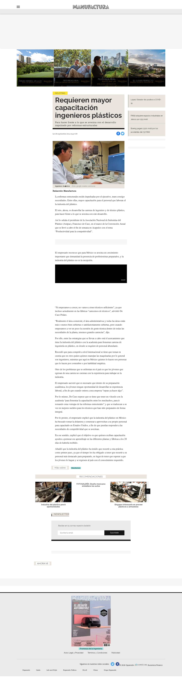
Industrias (60, 93)
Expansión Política (69, 670)
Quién (38, 670)
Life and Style (52, 670)
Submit (114, 532)
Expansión (26, 670)
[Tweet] (122, 133)
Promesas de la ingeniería (91, 649)
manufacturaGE (112, 664)
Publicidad (116, 653)
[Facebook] (118, 133)
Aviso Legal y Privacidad (73, 653)
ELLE (85, 670)
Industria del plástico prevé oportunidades (53, 506)
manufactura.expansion (117, 664)
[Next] (147, 491)
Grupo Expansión (110, 670)
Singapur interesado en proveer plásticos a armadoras (129, 506)
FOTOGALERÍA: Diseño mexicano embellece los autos (91, 485)
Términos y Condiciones (97, 653)
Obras (95, 670)
